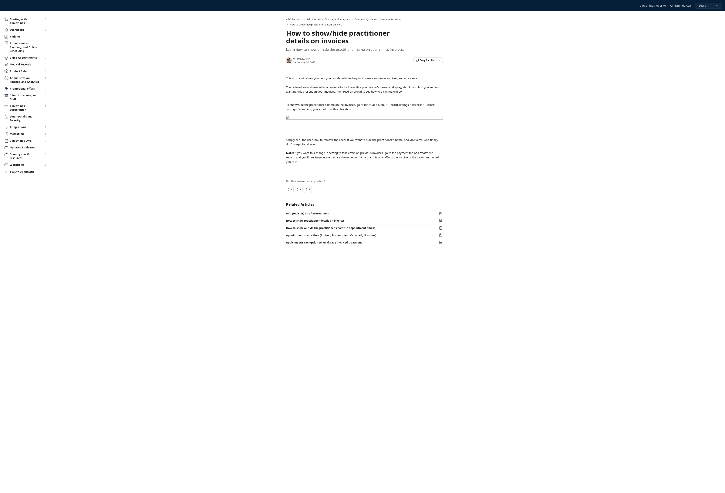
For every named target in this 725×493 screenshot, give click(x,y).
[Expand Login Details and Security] (45, 116)
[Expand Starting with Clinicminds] (45, 19)
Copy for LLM (427, 60)
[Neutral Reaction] (299, 189)
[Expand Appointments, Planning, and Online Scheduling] (45, 43)
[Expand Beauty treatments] (45, 171)
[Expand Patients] (45, 36)
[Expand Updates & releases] (45, 147)
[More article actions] (440, 60)
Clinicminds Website (653, 5)
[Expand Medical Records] (45, 64)
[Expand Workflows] (45, 164)
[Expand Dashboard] (45, 29)
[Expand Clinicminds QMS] (45, 140)
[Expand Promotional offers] (45, 88)
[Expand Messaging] (45, 134)
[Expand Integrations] (45, 127)
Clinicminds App (680, 5)
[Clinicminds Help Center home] (4, 6)
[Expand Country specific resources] (45, 154)
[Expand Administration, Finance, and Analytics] (45, 78)
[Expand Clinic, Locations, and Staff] (45, 95)
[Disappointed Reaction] (290, 189)
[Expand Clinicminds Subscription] (45, 106)
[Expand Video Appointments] (45, 57)
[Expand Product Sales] (45, 71)
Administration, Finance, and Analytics (328, 19)
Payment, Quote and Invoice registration (378, 19)
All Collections (294, 19)
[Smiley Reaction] (308, 189)
